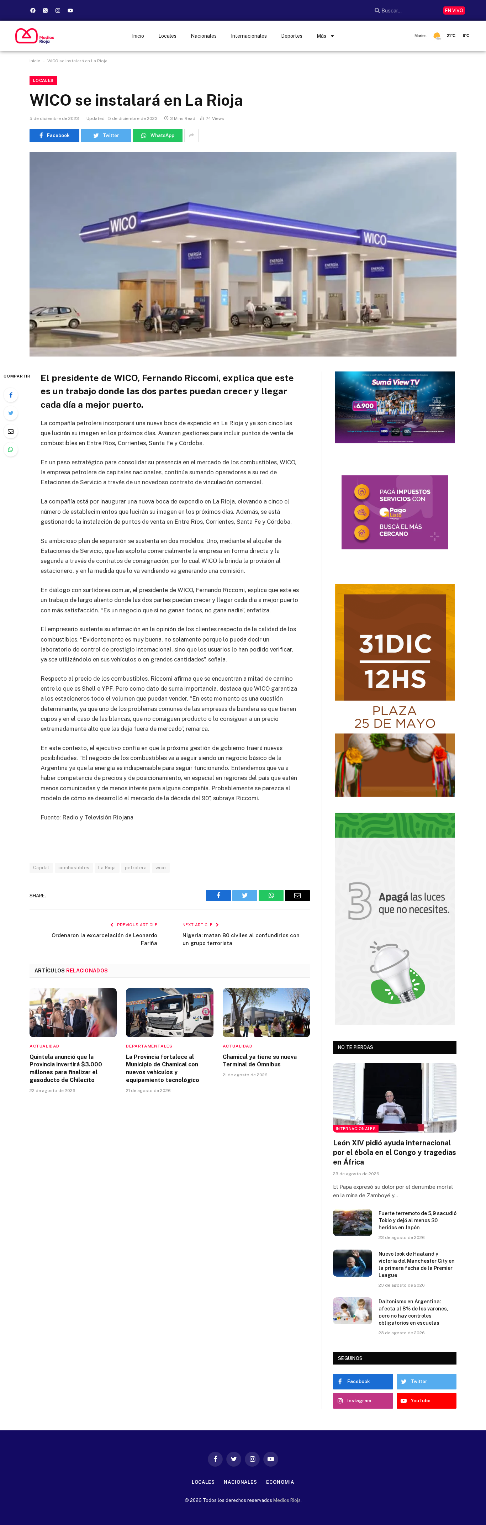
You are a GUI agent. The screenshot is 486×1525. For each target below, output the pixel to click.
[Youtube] (70, 10)
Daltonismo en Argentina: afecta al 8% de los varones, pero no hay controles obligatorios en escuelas (413, 1312)
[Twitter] (11, 413)
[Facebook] (33, 10)
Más (321, 36)
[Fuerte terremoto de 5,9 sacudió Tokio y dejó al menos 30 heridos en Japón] (352, 1222)
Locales (167, 36)
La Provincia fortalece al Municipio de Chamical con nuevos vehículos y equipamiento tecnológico (162, 1068)
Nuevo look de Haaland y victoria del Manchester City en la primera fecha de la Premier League (417, 1264)
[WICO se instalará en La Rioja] (243, 254)
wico (160, 867)
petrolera (136, 867)
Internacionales (249, 36)
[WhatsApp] (11, 449)
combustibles (74, 867)
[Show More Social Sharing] (191, 135)
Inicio (138, 36)
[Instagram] (58, 10)
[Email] (11, 431)
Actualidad (44, 1046)
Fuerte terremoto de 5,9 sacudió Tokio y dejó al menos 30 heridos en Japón (417, 1220)
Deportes (291, 36)
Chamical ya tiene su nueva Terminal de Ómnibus (260, 1061)
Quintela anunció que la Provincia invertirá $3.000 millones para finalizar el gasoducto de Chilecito (66, 1068)
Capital (41, 867)
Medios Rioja (287, 1500)
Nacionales (204, 36)
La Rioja (107, 867)
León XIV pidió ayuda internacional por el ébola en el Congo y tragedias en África (394, 1152)
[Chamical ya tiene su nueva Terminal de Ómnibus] (266, 1012)
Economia (280, 1482)
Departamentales (149, 1046)
